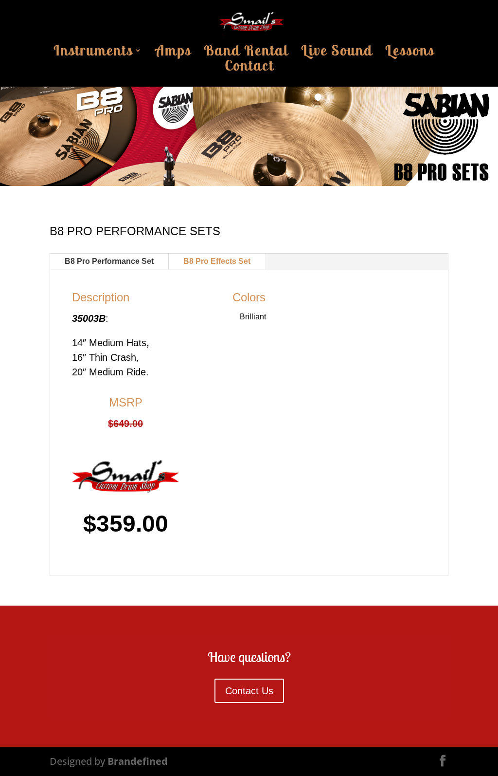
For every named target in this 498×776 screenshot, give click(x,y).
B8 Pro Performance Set (109, 261)
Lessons (409, 53)
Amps (173, 53)
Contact (249, 68)
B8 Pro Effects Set (216, 261)
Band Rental (246, 53)
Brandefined (137, 761)
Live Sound (337, 53)
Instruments (93, 53)
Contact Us (249, 690)
